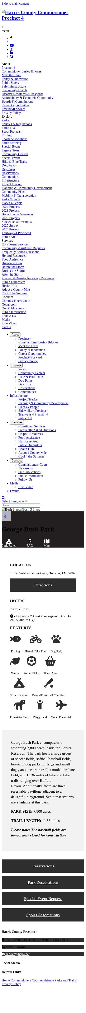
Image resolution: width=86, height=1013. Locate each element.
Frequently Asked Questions (20, 252)
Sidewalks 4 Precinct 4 (17, 222)
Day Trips (8, 169)
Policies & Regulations (17, 124)
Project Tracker (12, 184)
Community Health (14, 90)
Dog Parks (9, 165)
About (15, 334)
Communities (10, 176)
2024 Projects (11, 206)
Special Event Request (43, 898)
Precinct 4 (8, 67)
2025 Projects (11, 218)
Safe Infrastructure (14, 86)
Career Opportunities (15, 105)
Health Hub (9, 285)
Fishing (6, 135)
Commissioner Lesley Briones (21, 71)
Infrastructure (10, 180)
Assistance (47, 980)
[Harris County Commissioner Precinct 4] (43, 18)
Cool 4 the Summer (14, 293)
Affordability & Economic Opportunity (27, 97)
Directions (43, 585)
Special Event (11, 146)
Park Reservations (43, 882)
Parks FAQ (9, 128)
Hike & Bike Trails (14, 161)
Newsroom (9, 304)
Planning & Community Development (27, 188)
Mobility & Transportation (19, 195)
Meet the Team (11, 75)
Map (47, 545)
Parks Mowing (11, 143)
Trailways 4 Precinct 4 (16, 233)
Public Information (14, 312)
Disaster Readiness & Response (22, 94)
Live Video (9, 323)
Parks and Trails (65, 980)
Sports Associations (14, 139)
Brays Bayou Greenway (18, 214)
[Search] (11, 56)
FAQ (30, 545)
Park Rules (9, 545)
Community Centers (15, 154)
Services (17, 422)
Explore (16, 365)
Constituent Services (15, 244)
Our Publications (13, 308)
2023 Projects (11, 210)
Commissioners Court (16, 301)
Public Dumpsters (13, 282)
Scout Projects (11, 131)
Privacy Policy (11, 112)
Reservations (10, 173)
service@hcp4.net (17, 954)
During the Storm (13, 270)
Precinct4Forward (13, 109)
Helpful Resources (14, 255)
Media (6, 319)
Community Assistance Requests (23, 248)
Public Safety (10, 82)
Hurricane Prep (12, 263)
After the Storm (12, 274)
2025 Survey (10, 225)
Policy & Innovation (15, 79)
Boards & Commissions (17, 101)
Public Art (8, 237)
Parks (5, 120)
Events (6, 327)
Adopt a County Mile (16, 289)
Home (6, 980)
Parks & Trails (11, 199)
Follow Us (9, 316)
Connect (17, 460)
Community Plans (13, 191)
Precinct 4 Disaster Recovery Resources (28, 278)
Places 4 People (12, 203)
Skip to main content (15, 3)
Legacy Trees (10, 150)
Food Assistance (12, 259)
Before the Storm (13, 267)
